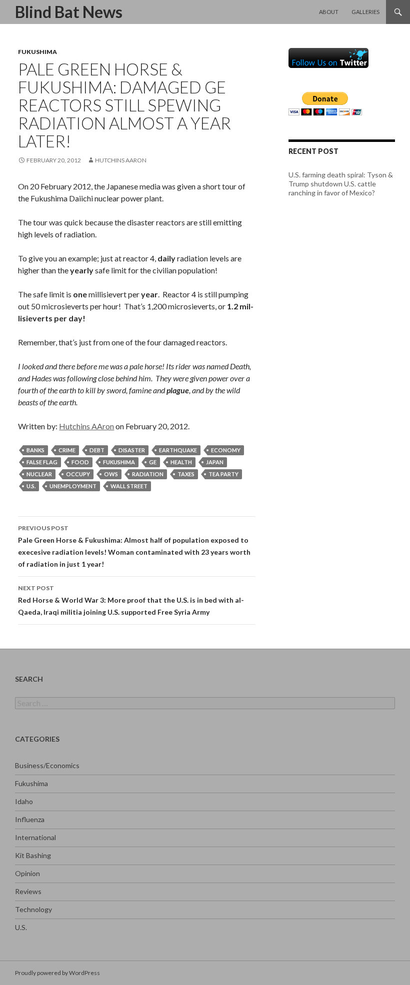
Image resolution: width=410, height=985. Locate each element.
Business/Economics (47, 765)
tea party (223, 474)
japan (215, 462)
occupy (78, 474)
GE (152, 462)
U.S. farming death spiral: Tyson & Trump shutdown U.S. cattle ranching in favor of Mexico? (340, 183)
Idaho (24, 801)
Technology (33, 909)
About (328, 11)
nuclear (39, 474)
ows (111, 474)
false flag (42, 462)
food (80, 462)
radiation (148, 474)
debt (97, 450)
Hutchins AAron (120, 160)
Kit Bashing (33, 855)
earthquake (178, 450)
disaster (131, 450)
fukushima (119, 462)
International (35, 837)
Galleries (366, 11)
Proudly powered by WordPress (57, 973)
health (181, 462)
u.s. (31, 486)
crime (67, 450)
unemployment (73, 486)
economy (225, 450)
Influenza (29, 819)
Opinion (27, 873)
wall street (129, 486)
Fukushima (37, 51)
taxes (186, 474)
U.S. (21, 927)
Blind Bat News (68, 11)
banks (35, 450)
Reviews (28, 891)
